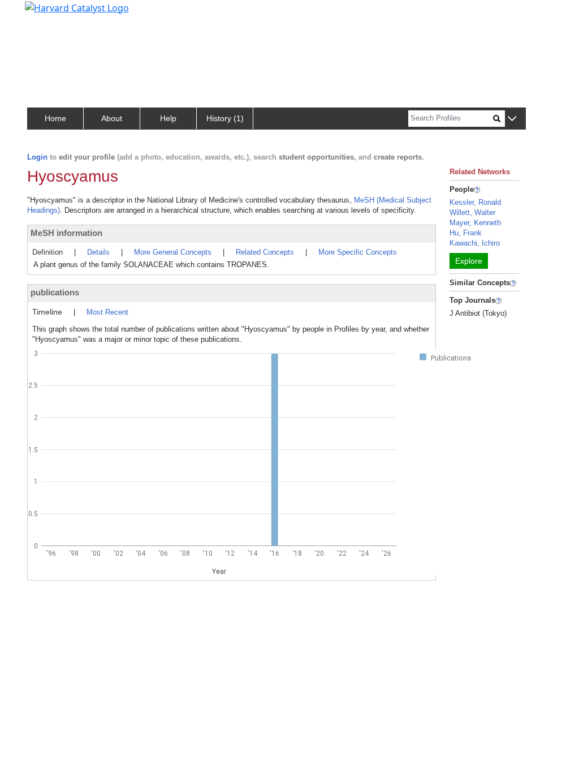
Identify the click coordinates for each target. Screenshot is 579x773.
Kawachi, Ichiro (475, 243)
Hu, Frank (466, 233)
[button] (512, 119)
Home (55, 118)
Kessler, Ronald (475, 202)
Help (168, 118)
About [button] (111, 118)
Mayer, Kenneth (475, 222)
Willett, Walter (472, 212)
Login (37, 157)
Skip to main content (47, 13)
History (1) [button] (225, 118)
